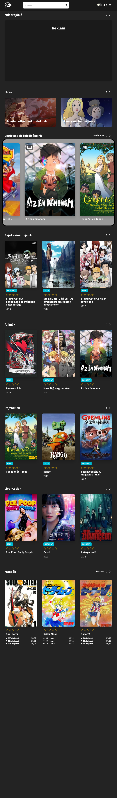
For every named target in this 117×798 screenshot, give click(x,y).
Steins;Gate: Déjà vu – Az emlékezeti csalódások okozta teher (58, 301)
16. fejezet (88, 638)
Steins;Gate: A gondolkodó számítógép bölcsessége (20, 301)
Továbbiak (98, 135)
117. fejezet (13, 638)
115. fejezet (13, 644)
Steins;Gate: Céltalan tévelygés (93, 300)
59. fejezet (50, 641)
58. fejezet (50, 644)
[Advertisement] (58, 53)
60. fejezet (50, 638)
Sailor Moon (50, 634)
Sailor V (85, 634)
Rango (47, 471)
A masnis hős (13, 388)
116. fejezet (13, 641)
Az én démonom (35, 218)
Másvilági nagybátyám (56, 388)
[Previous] (106, 14)
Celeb (46, 552)
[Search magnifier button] (66, 5)
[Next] (109, 14)
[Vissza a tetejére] (112, 791)
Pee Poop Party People (19, 552)
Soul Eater (12, 634)
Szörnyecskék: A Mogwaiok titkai (91, 473)
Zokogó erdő (88, 552)
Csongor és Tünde (92, 218)
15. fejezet (88, 641)
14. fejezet (88, 644)
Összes (100, 571)
